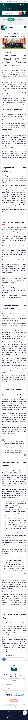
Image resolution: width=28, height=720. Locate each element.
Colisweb (11, 27)
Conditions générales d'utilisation (15, 694)
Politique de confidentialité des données (21, 716)
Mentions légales (9, 717)
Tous (3, 19)
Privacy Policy (13, 705)
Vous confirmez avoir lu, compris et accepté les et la (15, 695)
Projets (11, 19)
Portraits (19, 19)
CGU (14, 716)
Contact (3, 716)
